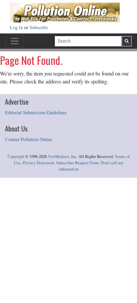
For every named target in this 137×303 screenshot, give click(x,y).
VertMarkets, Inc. (62, 156)
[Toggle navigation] (14, 41)
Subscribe (39, 27)
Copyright (16, 156)
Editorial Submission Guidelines (36, 112)
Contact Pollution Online (28, 139)
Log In (17, 27)
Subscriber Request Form (77, 163)
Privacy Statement (38, 163)
